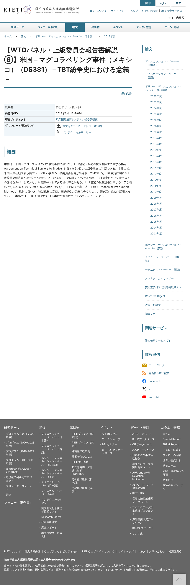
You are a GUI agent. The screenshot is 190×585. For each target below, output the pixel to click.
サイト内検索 (176, 17)
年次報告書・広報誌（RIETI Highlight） (82, 470)
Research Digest (155, 296)
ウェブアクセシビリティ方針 (61, 551)
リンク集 (137, 533)
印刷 (129, 94)
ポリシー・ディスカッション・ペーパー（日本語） (65, 36)
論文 (23, 36)
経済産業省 (175, 551)
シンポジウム (110, 433)
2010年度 (156, 191)
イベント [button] (118, 27)
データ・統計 (139, 427)
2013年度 (109, 36)
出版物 (74, 427)
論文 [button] (75, 27)
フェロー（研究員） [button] (48, 27)
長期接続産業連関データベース (142, 500)
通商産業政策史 (81, 451)
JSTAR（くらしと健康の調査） (142, 486)
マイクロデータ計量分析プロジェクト (142, 510)
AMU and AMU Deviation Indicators (141, 476)
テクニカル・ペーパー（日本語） (51, 483)
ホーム (8, 36)
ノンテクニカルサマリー (77, 132)
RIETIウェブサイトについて (98, 551)
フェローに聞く (172, 449)
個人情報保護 (32, 551)
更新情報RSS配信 (159, 373)
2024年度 (156, 108)
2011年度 (155, 185)
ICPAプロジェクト (143, 528)
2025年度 (156, 102)
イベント (106, 427)
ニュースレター (158, 365)
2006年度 (156, 215)
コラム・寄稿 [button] (172, 27)
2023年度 (156, 114)
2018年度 (156, 143)
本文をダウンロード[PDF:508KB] (82, 126)
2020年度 (156, 132)
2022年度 (156, 120)
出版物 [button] (95, 27)
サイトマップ (118, 10)
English (163, 3)
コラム (167, 433)
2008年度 (156, 203)
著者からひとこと (82, 456)
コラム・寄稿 (170, 427)
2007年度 (156, 209)
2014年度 (156, 167)
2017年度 (155, 149)
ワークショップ (111, 439)
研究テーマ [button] (17, 27)
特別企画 (168, 479)
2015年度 (156, 161)
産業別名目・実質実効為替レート (142, 465)
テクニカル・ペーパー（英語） (163, 269)
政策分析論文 (153, 304)
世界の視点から (172, 460)
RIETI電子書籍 (80, 461)
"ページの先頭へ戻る (179, 579)
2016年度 (156, 155)
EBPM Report (171, 444)
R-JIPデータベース (143, 439)
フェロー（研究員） (18, 503)
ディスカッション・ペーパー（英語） (51, 449)
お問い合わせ (150, 10)
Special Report (172, 439)
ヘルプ (134, 10)
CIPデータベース (142, 444)
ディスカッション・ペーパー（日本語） (51, 437)
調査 (8, 494)
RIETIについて (98, 10)
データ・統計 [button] (144, 27)
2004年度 (156, 227)
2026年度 (156, 96)
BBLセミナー (109, 444)
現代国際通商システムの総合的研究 (77, 119)
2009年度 (156, 197)
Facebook (155, 381)
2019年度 (156, 137)
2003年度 (156, 233)
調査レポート (153, 313)
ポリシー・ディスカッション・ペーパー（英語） (51, 473)
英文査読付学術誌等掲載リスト (163, 287)
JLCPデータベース (143, 449)
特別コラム (169, 465)
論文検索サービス (171, 10)
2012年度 (155, 179)
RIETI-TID (138, 493)
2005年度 (156, 221)
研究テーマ (12, 427)
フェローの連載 (172, 455)
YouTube (154, 397)
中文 (178, 3)
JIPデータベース (142, 433)
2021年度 (155, 126)
